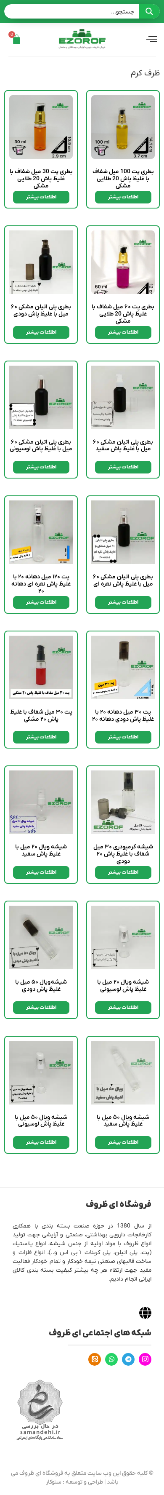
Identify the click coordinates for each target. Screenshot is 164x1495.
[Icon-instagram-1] (145, 1359)
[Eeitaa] (94, 1359)
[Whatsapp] (111, 1359)
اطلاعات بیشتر (123, 197)
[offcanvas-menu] (151, 39)
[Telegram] (128, 1359)
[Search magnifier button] (149, 11)
